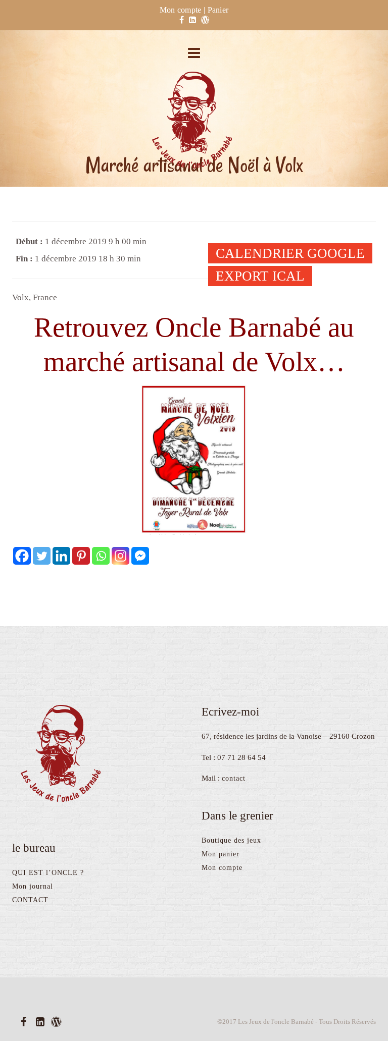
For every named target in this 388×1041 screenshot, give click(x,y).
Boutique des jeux (231, 840)
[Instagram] (120, 556)
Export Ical (260, 276)
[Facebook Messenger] (140, 556)
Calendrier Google (290, 253)
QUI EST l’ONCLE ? (48, 872)
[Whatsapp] (101, 556)
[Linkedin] (61, 556)
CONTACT (30, 900)
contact (234, 778)
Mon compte (181, 10)
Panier (218, 10)
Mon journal (32, 886)
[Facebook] (22, 556)
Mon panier (220, 854)
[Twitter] (42, 556)
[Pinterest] (81, 556)
